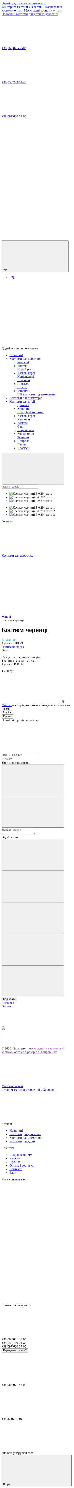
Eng (12, 277)
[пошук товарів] (33, 469)
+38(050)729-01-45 (14, 82)
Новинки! (16, 355)
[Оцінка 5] (33, 981)
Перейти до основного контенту (23, 3)
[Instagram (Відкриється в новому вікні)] (31, 147)
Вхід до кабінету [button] (20, 1154)
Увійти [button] (6, 705)
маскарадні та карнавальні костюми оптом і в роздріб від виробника (33, 1050)
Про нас (14, 1162)
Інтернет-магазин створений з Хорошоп (28, 1089)
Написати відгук (13, 646)
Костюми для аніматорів (25, 398)
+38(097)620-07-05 (14, 116)
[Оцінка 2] (33, 886)
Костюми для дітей (22, 401)
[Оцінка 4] (33, 949)
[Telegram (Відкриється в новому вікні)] (31, 208)
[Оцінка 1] (33, 855)
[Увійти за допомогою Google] (33, 812)
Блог (12, 1172)
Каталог (14, 1158)
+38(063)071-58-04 (14, 48)
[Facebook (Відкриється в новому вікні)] (31, 177)
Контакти (15, 1169)
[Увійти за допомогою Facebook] (33, 780)
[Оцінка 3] (33, 918)
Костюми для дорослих (25, 358)
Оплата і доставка (21, 1165)
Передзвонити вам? (15, 1350)
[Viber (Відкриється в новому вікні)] (31, 238)
